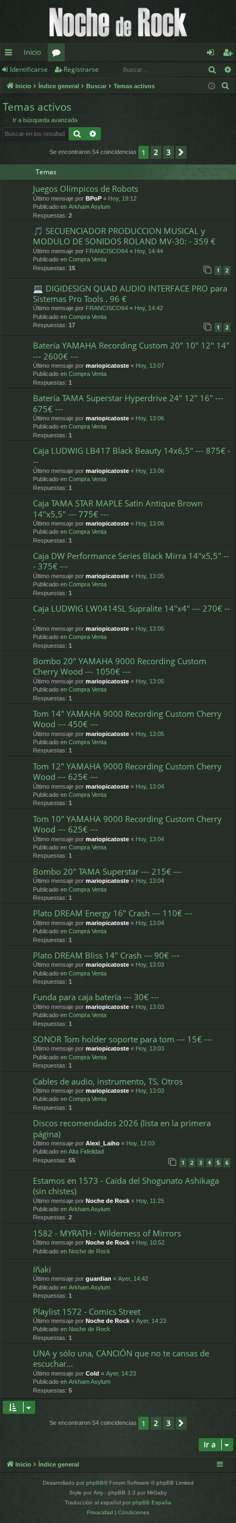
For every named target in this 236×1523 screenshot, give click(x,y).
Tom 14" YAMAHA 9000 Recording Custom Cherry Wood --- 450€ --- (127, 718)
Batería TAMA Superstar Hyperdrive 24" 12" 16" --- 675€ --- (128, 403)
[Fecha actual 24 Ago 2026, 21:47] (211, 86)
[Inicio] (118, 21)
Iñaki (42, 1269)
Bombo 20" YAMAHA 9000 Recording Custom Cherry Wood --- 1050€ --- (119, 666)
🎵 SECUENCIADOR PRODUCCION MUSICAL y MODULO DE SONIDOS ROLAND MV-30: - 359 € (124, 236)
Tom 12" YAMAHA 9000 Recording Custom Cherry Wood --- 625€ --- (127, 771)
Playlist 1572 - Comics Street (87, 1311)
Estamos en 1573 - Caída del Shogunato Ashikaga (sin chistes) (126, 1185)
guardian (98, 1278)
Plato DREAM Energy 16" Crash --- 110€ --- (113, 913)
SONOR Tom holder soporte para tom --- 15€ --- (122, 1039)
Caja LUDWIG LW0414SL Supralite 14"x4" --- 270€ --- (131, 613)
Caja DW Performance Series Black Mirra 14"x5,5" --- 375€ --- (131, 561)
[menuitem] (226, 86)
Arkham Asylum (89, 206)
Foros (58, 54)
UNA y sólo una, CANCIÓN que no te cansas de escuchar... (121, 1358)
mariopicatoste (107, 365)
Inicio (32, 52)
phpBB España (151, 1502)
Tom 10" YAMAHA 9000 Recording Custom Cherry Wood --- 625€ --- (127, 824)
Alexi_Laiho (103, 1143)
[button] (181, 152)
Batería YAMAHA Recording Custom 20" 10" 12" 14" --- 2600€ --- (131, 350)
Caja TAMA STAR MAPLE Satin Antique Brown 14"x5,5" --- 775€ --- (118, 508)
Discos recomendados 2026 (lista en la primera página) (122, 1128)
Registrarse (81, 69)
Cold (92, 1373)
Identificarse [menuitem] (212, 54)
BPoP (94, 198)
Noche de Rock (108, 1200)
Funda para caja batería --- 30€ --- (96, 996)
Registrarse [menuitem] (230, 54)
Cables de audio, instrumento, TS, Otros (108, 1081)
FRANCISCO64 (107, 251)
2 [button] (156, 152)
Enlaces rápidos (10, 54)
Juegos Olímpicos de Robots (85, 188)
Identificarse (29, 69)
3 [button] (168, 152)
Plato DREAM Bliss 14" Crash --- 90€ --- (106, 955)
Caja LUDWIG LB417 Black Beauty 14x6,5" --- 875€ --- (132, 455)
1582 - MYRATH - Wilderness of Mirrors (107, 1233)
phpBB (95, 1483)
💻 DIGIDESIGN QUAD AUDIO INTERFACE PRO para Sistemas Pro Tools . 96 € (130, 293)
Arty (98, 1493)
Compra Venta (87, 259)
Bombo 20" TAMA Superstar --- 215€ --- (107, 871)
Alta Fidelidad (86, 1151)
